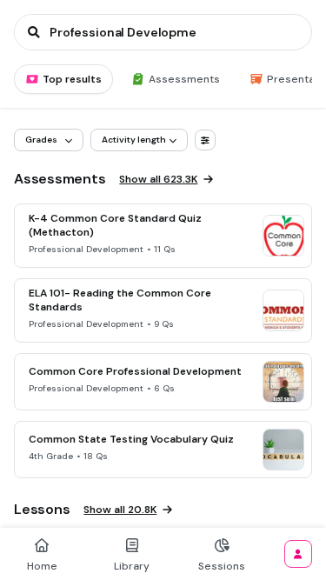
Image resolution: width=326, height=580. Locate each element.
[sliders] (205, 140)
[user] (298, 554)
